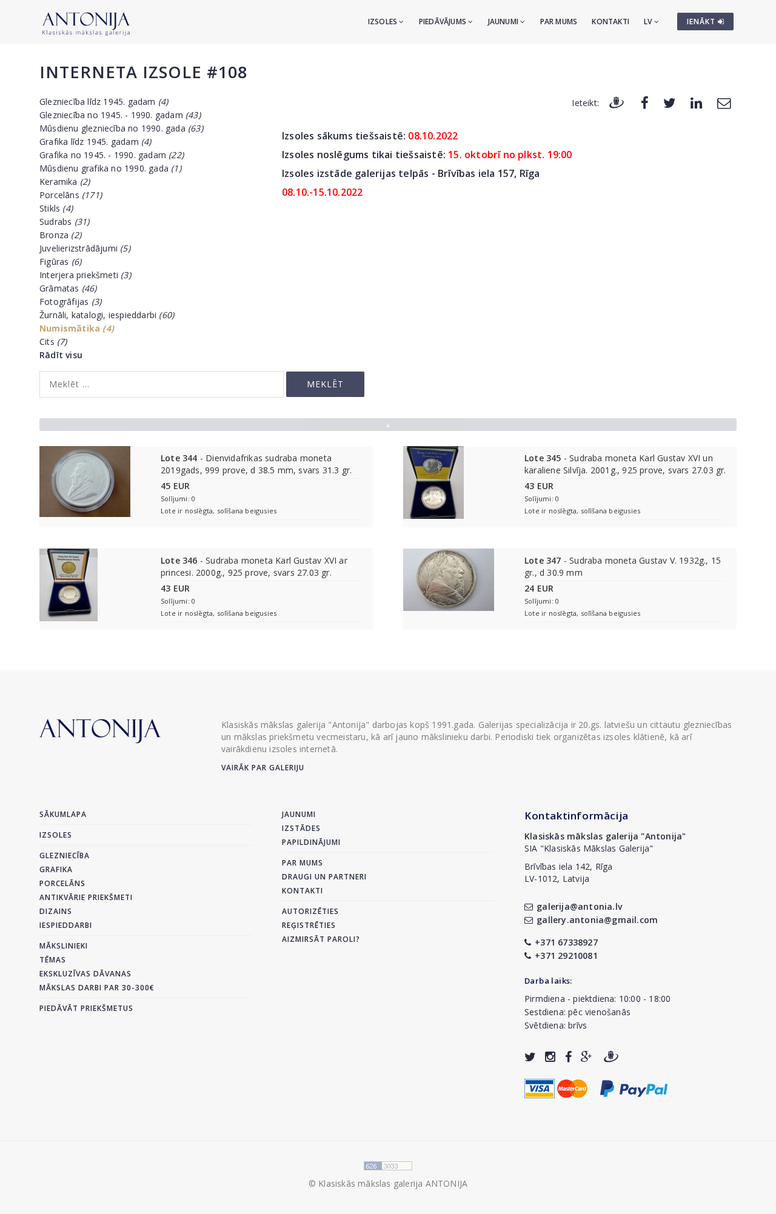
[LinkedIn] (696, 102)
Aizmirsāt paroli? (321, 939)
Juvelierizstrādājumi (84, 248)
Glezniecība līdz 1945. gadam (103, 101)
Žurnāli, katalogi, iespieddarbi (106, 315)
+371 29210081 (566, 955)
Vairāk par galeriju (262, 767)
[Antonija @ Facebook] (568, 1057)
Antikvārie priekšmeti (86, 897)
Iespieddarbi (65, 925)
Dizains (55, 911)
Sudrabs (64, 221)
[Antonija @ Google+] (586, 1057)
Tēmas (52, 960)
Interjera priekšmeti (85, 275)
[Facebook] (645, 102)
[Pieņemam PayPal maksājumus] (633, 1087)
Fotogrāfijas (70, 301)
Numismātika (76, 328)
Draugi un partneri (324, 877)
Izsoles (384, 21)
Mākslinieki (63, 946)
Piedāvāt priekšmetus (86, 1008)
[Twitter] (669, 102)
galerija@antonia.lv (579, 906)
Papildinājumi (311, 842)
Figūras (60, 261)
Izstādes (301, 828)
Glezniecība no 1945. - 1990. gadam (120, 115)
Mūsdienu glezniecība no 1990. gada (121, 128)
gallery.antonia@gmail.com (597, 920)
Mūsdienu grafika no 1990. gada (110, 168)
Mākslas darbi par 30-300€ (97, 987)
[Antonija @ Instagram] (550, 1057)
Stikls (56, 208)
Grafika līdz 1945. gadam (95, 141)
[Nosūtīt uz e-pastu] (724, 102)
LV (649, 21)
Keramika (64, 181)
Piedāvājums (443, 21)
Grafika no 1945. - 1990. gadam (111, 155)
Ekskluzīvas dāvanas (85, 974)
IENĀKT (702, 21)
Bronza (60, 235)
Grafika (56, 869)
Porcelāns (70, 195)
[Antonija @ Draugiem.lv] (611, 1057)
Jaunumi (504, 21)
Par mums (559, 21)
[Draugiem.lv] (616, 102)
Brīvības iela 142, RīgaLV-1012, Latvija (568, 872)
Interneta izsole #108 (143, 72)
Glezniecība (64, 855)
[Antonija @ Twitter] (530, 1057)
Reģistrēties (309, 925)
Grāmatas (68, 288)
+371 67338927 (566, 942)
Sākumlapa (63, 814)
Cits (53, 341)
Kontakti (610, 21)
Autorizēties (310, 911)
